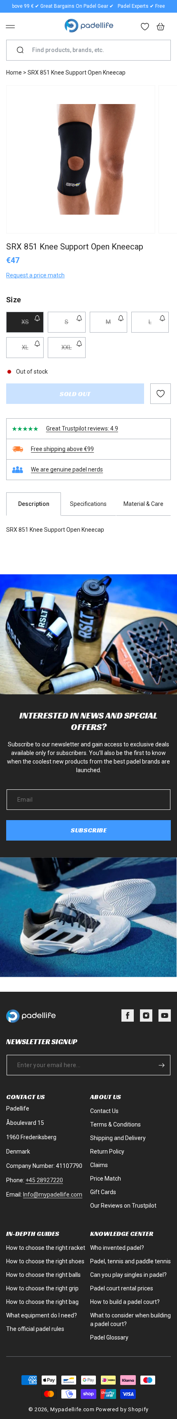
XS (32, 325)
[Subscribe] (161, 1065)
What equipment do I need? (41, 1315)
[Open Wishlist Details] (145, 27)
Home (14, 72)
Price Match (105, 1178)
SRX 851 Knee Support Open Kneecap (77, 72)
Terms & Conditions (115, 1124)
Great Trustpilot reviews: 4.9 (82, 428)
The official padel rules (35, 1329)
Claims (99, 1165)
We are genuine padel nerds (67, 469)
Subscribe (89, 830)
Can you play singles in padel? (128, 1275)
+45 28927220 (44, 1180)
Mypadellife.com (72, 1409)
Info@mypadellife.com (52, 1194)
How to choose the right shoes (45, 1261)
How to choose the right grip (42, 1288)
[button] (10, 26)
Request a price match (35, 275)
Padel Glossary (109, 1337)
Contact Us (104, 1111)
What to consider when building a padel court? (130, 1319)
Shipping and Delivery (118, 1138)
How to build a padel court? (125, 1302)
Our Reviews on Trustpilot (123, 1205)
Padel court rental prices (121, 1288)
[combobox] (91, 50)
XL (33, 351)
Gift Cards (103, 1192)
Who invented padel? (117, 1247)
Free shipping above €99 (62, 449)
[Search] (20, 50)
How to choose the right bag (42, 1302)
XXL (73, 351)
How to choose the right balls (43, 1275)
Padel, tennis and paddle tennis (130, 1261)
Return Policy (107, 1151)
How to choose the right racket (45, 1247)
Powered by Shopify (122, 1409)
